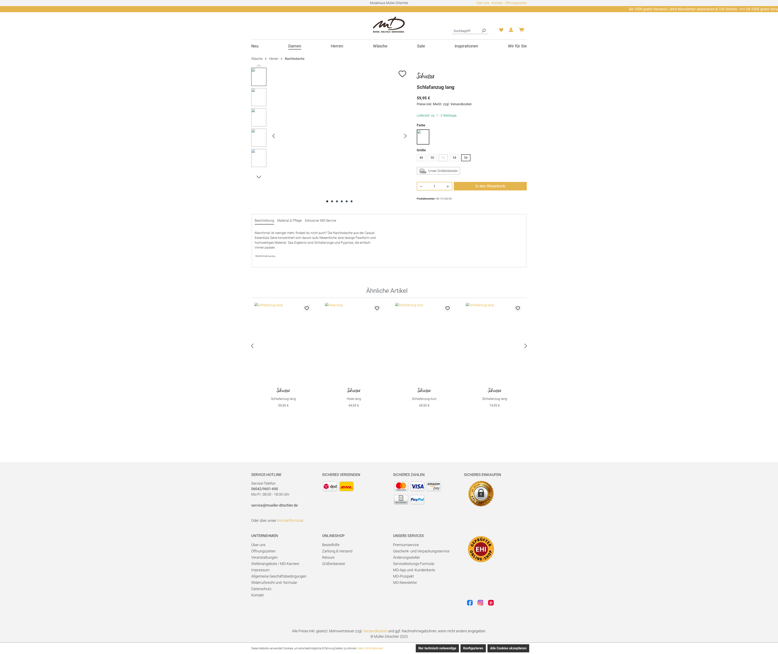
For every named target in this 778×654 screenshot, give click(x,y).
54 (454, 158)
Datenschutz (261, 589)
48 (421, 158)
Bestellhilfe (330, 545)
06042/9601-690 (264, 489)
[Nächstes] (405, 136)
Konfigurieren (473, 648)
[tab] (264, 220)
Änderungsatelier (406, 557)
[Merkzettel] (501, 31)
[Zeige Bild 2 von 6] (332, 201)
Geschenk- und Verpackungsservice (421, 551)
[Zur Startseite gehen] (389, 24)
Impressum (260, 570)
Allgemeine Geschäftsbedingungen (278, 576)
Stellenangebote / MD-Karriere (275, 564)
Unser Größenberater (443, 171)
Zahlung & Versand (337, 551)
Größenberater (333, 564)
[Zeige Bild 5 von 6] (347, 201)
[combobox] (465, 30)
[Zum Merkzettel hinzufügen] (402, 74)
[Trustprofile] (481, 549)
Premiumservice (406, 545)
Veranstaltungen (264, 557)
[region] (330, 136)
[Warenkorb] (521, 31)
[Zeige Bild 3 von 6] (337, 201)
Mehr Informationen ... (371, 648)
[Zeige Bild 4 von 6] (342, 201)
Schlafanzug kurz (424, 394)
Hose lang (354, 394)
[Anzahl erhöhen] (448, 186)
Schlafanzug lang (283, 394)
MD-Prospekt (403, 576)
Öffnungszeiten (516, 3)
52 (444, 158)
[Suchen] (483, 30)
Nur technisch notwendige (437, 648)
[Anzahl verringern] (421, 186)
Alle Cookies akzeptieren (508, 648)
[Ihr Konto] (511, 31)
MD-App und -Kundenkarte (414, 570)
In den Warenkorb (490, 186)
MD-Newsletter (405, 582)
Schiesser (426, 77)
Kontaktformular (290, 520)
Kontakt (497, 3)
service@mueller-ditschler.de (274, 505)
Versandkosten (375, 631)
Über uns (482, 3)
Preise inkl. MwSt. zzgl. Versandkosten (444, 104)
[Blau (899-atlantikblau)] (423, 137)
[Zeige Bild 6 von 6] (352, 201)
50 (432, 158)
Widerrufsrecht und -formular (274, 582)
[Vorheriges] (273, 136)
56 (466, 158)
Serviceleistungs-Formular (414, 564)
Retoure (328, 557)
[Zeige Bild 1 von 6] (327, 201)
